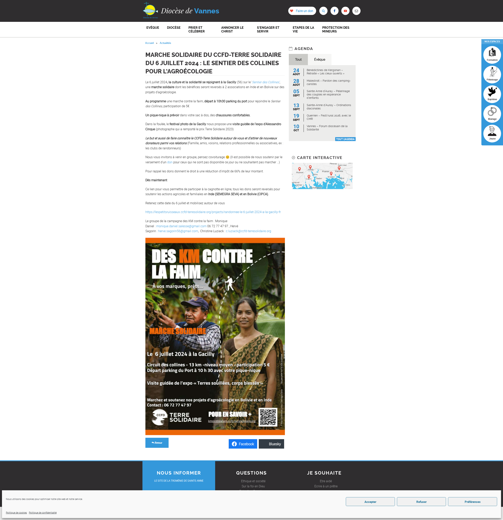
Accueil (149, 43)
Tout (298, 59)
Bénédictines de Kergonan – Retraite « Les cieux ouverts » (325, 71)
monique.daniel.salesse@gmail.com (181, 226)
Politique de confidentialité (43, 512)
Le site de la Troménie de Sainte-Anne (178, 480)
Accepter (370, 502)
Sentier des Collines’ (266, 82)
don (170, 162)
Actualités (165, 43)
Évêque (319, 59)
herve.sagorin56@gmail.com (178, 231)
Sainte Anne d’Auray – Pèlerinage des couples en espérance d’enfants (328, 94)
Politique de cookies (16, 512)
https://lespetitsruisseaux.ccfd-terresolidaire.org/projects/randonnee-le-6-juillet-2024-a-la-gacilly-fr (213, 212)
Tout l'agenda (345, 139)
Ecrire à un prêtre (326, 486)
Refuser (421, 502)
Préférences (473, 502)
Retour (158, 442)
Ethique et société (253, 481)
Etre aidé (326, 481)
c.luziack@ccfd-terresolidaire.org (248, 231)
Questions (251, 473)
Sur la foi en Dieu (253, 486)
